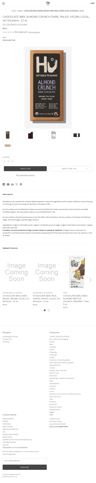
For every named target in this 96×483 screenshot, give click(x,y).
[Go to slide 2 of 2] (49, 310)
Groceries (53, 376)
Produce (52, 402)
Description (8, 194)
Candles (52, 347)
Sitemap (6, 342)
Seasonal (53, 404)
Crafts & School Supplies (59, 360)
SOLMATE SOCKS (9, 442)
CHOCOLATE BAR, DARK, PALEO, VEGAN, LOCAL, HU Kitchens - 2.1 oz (16, 299)
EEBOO (5, 421)
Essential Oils (54, 365)
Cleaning (52, 352)
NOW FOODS (8, 427)
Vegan (51, 412)
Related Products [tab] (10, 248)
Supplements (54, 410)
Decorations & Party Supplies (61, 363)
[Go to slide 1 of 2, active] (45, 310)
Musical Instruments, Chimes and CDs (65, 394)
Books (51, 342)
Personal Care (55, 396)
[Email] (8, 184)
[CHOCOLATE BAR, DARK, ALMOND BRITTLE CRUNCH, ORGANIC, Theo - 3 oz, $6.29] (77, 272)
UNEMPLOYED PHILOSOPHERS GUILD (17, 440)
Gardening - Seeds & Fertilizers (61, 378)
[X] (16, 184)
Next (90, 280)
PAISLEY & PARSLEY (10, 429)
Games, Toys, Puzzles (57, 370)
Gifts (51, 381)
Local (51, 391)
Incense (52, 386)
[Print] (12, 184)
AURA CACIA (7, 437)
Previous (3, 280)
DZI (4, 432)
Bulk (51, 344)
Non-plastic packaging (58, 339)
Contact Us (7, 339)
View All (5, 445)
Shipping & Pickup (10, 336)
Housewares (54, 383)
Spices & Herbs (55, 407)
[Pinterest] (21, 184)
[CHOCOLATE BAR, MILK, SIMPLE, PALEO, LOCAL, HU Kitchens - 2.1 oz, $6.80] (46, 272)
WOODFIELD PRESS (10, 434)
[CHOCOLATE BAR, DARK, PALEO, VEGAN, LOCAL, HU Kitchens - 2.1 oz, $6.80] (16, 272)
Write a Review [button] (34, 32)
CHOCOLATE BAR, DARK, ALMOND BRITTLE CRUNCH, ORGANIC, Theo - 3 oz (76, 300)
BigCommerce (16, 474)
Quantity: (6, 157)
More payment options (25, 175)
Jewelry (52, 389)
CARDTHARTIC (8, 419)
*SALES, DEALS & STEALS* (59, 336)
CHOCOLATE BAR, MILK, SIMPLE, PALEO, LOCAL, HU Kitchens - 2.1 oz (46, 299)
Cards (51, 350)
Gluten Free (54, 373)
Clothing (52, 355)
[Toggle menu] (3, 3)
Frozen (52, 368)
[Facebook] (4, 184)
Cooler (52, 357)
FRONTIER (7, 424)
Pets (51, 399)
